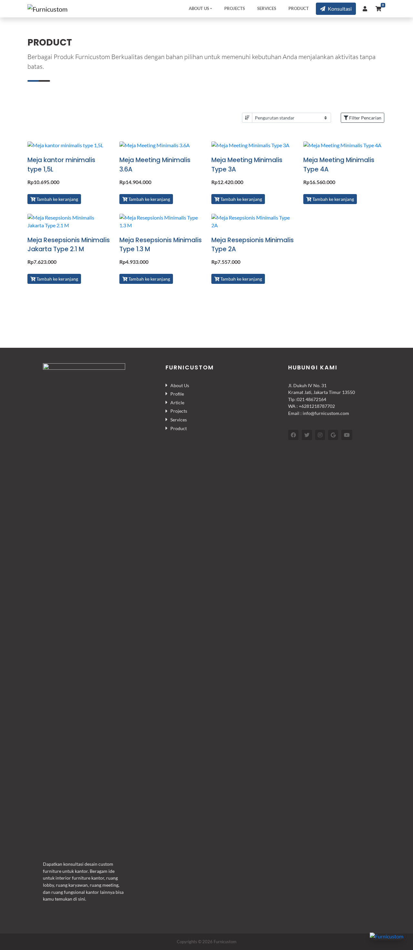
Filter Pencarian (364, 117)
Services (266, 8)
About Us (199, 8)
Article (177, 402)
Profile (177, 394)
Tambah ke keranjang (56, 199)
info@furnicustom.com (326, 413)
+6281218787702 (317, 406)
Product (298, 8)
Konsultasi (340, 8)
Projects (234, 8)
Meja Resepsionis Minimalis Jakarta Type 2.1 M (68, 245)
